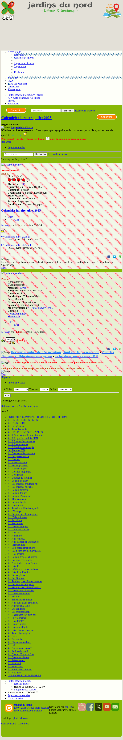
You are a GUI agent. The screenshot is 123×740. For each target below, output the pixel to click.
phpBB (68, 707)
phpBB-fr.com (20, 718)
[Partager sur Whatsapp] (120, 256)
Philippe (5, 279)
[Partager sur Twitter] (114, 256)
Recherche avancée (85, 110)
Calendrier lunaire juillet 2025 (26, 118)
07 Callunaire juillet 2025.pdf (16, 245)
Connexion (106, 116)
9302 (22, 184)
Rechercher (68, 111)
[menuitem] (24, 63)
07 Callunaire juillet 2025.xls (15, 236)
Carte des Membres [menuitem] (24, 57)
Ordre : (54, 389)
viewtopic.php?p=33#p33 (40, 307)
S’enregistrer (16, 110)
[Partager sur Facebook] (108, 256)
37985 (23, 287)
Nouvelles (19, 54)
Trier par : (34, 389)
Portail (11, 95)
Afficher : (9, 389)
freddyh (5, 173)
